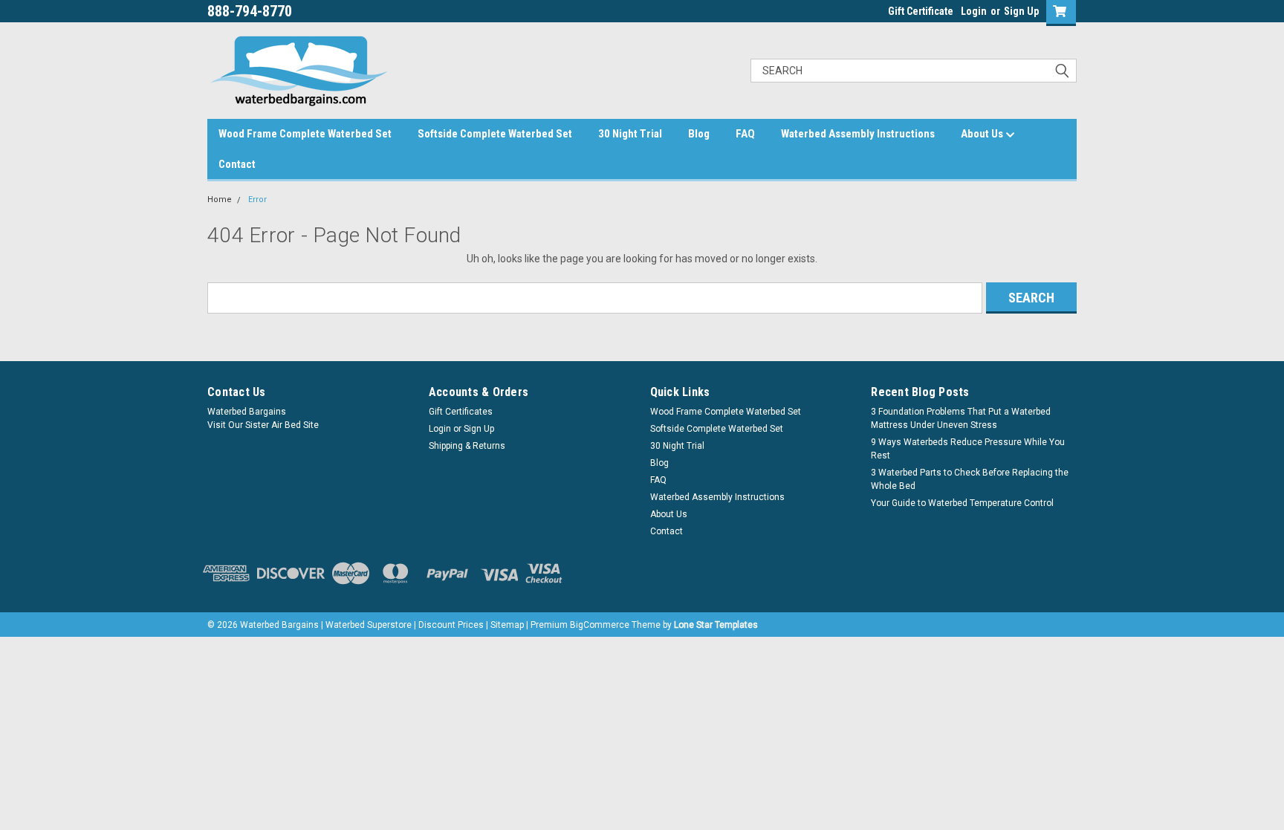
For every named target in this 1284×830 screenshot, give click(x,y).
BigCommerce (599, 625)
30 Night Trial (630, 133)
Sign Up (1021, 11)
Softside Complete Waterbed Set (495, 133)
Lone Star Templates (716, 625)
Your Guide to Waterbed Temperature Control (962, 503)
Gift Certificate (920, 11)
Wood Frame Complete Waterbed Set (305, 133)
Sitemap (507, 625)
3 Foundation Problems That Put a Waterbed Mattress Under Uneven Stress (961, 418)
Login (974, 11)
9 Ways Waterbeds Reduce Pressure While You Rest (968, 449)
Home (219, 199)
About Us (983, 133)
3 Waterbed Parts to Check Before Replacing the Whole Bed (970, 479)
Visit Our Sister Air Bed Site (263, 425)
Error (257, 199)
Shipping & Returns (467, 446)
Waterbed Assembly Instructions (858, 133)
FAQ (745, 133)
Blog (699, 133)
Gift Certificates (461, 411)
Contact (237, 164)
